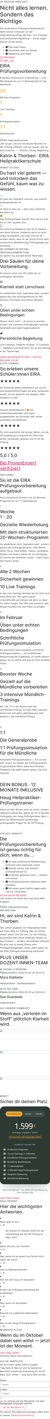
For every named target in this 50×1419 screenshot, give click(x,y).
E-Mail (3, 1389)
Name (3, 1380)
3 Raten (28, 1114)
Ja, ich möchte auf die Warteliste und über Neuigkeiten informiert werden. (22, 1402)
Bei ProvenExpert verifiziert (18, 465)
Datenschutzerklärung (22, 1415)
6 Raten (39, 1114)
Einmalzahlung (14, 1114)
